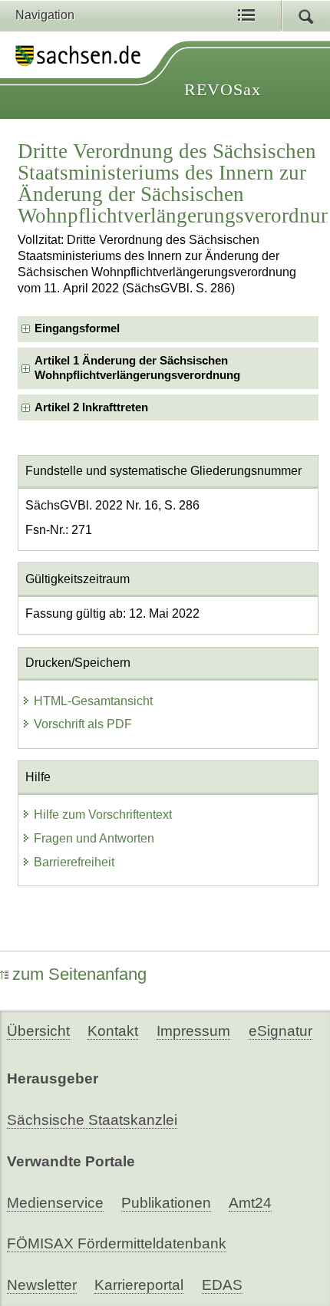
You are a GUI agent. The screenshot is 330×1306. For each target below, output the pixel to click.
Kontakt (112, 1031)
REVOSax (222, 89)
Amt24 (250, 1203)
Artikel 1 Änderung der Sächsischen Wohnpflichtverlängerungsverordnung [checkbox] (137, 368)
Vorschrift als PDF (83, 724)
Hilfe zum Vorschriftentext (103, 814)
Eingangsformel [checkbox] (77, 328)
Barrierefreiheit (74, 862)
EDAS (222, 1285)
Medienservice (55, 1203)
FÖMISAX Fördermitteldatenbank (116, 1243)
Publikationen (166, 1203)
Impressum (193, 1031)
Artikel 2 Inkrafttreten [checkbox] (91, 407)
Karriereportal (138, 1285)
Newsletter (42, 1285)
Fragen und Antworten (94, 838)
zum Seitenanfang (79, 974)
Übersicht (38, 1031)
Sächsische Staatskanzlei (92, 1120)
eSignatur (280, 1031)
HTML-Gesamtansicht (93, 700)
